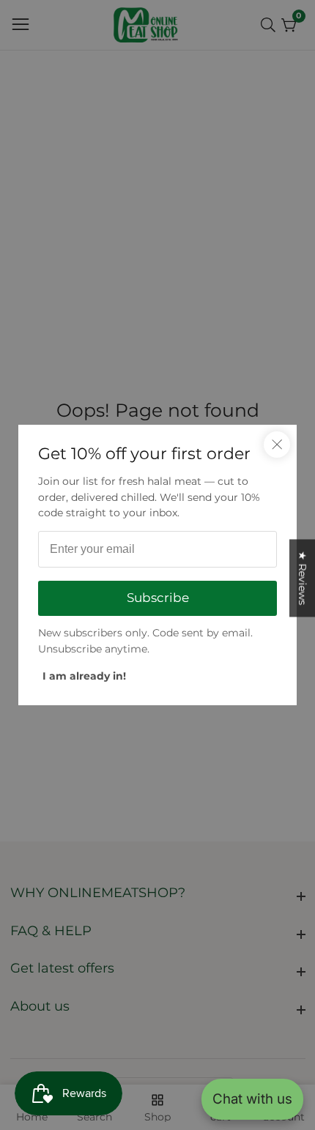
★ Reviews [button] (302, 578)
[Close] (277, 444)
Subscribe (158, 597)
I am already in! (84, 676)
